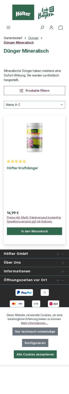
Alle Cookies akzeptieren (35, 354)
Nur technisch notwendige (35, 331)
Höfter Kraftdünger (22, 168)
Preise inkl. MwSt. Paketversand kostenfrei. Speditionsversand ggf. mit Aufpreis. (34, 219)
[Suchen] (42, 27)
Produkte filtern (37, 90)
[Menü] (8, 27)
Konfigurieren (35, 343)
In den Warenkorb (34, 231)
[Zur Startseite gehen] (34, 12)
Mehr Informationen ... (34, 323)
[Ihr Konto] (51, 27)
